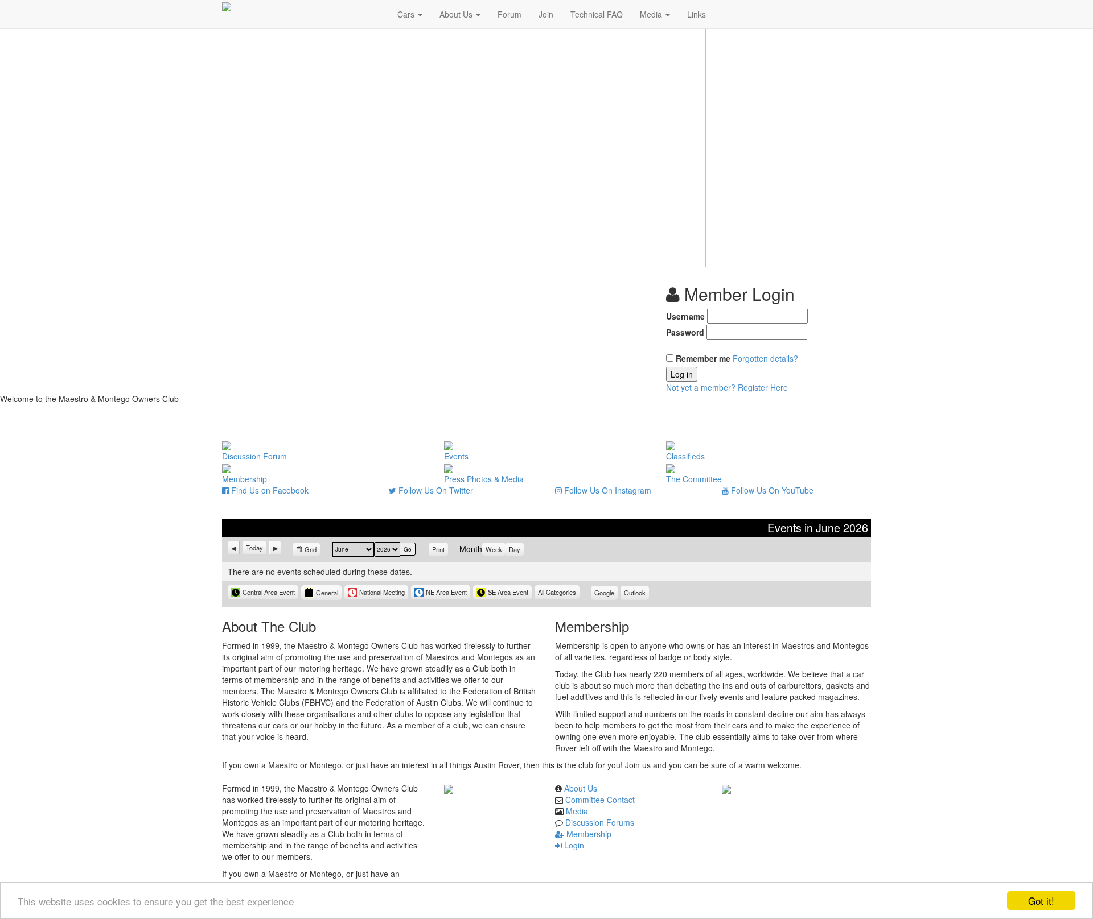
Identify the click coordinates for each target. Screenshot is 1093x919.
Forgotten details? (765, 358)
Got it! (1041, 900)
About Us (457, 14)
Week (494, 549)
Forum (509, 14)
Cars (407, 14)
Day (514, 549)
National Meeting (382, 592)
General (327, 592)
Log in (682, 374)
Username (685, 316)
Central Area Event (269, 592)
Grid (311, 551)
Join (546, 14)
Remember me (703, 358)
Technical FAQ (596, 14)
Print (440, 549)
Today (254, 547)
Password (685, 332)
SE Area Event (508, 592)
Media (652, 14)
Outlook (636, 594)
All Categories (557, 592)
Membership (587, 833)
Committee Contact (600, 799)
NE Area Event (446, 592)
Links (696, 14)
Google (606, 594)
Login (573, 845)
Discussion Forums (599, 822)
